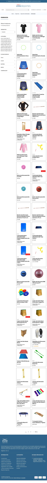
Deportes (17, 13)
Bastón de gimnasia (6, 47)
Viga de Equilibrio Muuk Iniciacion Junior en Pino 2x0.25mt (23, 402)
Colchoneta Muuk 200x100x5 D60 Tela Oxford (37, 237)
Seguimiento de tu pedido (6, 466)
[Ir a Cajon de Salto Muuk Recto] (23, 333)
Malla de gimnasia (6, 44)
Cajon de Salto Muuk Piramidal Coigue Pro (38, 301)
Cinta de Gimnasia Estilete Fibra (37, 156)
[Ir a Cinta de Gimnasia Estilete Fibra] (39, 147)
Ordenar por (3, 29)
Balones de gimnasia (6, 50)
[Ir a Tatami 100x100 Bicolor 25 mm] (23, 354)
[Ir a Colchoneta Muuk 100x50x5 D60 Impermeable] (23, 65)
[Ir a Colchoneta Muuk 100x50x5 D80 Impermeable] (23, 86)
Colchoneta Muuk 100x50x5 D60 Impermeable (22, 75)
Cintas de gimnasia (6, 41)
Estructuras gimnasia (6, 49)
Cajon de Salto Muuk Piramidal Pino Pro (22, 321)
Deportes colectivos (21, 460)
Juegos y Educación (21, 465)
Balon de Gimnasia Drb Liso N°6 (23, 176)
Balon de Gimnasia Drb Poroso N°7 (23, 282)
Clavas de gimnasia (6, 40)
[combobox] (17, 10)
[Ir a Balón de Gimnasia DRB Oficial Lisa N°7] (39, 273)
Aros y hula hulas (5, 38)
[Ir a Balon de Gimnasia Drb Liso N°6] (23, 167)
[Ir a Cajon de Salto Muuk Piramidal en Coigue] (39, 312)
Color (2, 60)
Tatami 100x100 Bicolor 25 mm (23, 361)
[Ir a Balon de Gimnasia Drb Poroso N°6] (39, 188)
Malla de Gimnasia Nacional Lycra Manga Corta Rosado (38, 36)
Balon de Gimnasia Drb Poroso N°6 (38, 197)
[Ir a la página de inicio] (23, 6)
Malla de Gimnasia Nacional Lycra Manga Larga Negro (23, 115)
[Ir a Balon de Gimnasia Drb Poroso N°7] (23, 273)
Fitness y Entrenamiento (22, 466)
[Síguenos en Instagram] (6, 450)
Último (36, 431)
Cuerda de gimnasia (6, 43)
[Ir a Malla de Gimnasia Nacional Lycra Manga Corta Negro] (23, 28)
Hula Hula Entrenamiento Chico (23, 55)
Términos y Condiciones (6, 463)
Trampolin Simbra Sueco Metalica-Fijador (38, 422)
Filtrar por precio (5, 54)
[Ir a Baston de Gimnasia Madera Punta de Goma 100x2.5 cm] (39, 106)
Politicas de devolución (6, 465)
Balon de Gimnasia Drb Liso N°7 (23, 197)
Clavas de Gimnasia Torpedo (38, 382)
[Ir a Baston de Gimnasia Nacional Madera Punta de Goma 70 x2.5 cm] (23, 208)
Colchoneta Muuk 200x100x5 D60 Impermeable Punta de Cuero (23, 237)
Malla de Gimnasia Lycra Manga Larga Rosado (22, 156)
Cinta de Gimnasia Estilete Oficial (37, 259)
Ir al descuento (40, 1)
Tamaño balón (4, 70)
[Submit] (28, 10)
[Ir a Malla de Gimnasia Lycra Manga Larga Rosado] (23, 147)
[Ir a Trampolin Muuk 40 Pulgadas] (23, 414)
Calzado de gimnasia (6, 46)
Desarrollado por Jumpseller (19, 478)
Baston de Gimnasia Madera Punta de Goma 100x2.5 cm (38, 115)
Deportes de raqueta (21, 463)
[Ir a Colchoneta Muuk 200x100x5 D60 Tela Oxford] (39, 227)
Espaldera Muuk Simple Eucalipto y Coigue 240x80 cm (23, 136)
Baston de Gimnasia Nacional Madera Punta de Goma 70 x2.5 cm (23, 216)
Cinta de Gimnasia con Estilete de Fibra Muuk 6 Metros (38, 402)
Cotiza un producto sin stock (7, 468)
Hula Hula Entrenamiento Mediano (36, 74)
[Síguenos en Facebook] (8, 450)
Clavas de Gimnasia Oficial (22, 382)
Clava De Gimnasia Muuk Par (37, 363)
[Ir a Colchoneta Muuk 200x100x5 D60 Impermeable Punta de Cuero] (23, 227)
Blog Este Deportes (5, 470)
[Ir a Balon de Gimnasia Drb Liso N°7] (23, 188)
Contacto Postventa (5, 460)
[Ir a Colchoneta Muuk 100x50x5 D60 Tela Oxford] (39, 126)
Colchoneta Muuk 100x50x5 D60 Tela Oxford (37, 136)
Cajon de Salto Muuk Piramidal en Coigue (38, 321)
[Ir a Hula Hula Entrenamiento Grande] (39, 47)
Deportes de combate (21, 461)
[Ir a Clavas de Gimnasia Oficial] (23, 373)
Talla (2, 57)
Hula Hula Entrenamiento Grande (38, 55)
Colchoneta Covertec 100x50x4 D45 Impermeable (38, 96)
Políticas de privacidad (6, 461)
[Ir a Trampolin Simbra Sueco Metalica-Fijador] (39, 414)
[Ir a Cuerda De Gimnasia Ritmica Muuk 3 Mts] (23, 292)
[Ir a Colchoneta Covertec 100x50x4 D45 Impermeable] (39, 86)
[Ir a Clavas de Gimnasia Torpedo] (39, 373)
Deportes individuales (25, 13)
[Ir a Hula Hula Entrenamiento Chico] (23, 47)
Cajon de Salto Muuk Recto (22, 342)
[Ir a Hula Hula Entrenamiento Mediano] (39, 65)
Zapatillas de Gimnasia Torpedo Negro (38, 342)
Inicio (13, 13)
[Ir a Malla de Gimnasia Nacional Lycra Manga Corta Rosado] (39, 28)
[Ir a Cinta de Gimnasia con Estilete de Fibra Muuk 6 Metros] (39, 392)
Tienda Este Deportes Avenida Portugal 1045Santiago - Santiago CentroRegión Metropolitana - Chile (39, 460)
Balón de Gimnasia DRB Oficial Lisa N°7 (38, 282)
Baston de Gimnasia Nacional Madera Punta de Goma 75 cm (38, 216)
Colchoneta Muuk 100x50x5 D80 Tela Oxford (37, 177)
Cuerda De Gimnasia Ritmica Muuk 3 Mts (22, 301)
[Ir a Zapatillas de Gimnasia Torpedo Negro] (39, 333)
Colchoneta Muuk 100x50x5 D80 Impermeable (22, 96)
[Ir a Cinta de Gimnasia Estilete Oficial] (39, 250)
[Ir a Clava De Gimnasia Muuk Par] (39, 354)
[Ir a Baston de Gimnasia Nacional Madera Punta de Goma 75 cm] (39, 208)
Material (3, 64)
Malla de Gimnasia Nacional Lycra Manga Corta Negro (23, 36)
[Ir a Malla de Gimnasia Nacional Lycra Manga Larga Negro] (23, 106)
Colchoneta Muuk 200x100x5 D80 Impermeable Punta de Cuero (23, 260)
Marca (2, 67)
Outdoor (18, 468)
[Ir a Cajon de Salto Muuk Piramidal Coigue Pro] (39, 292)
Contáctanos (4, 458)
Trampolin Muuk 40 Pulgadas (22, 423)
